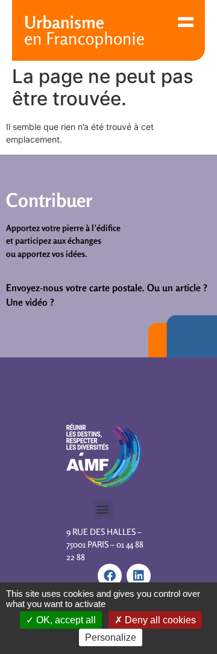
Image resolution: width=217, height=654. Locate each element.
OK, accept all (65, 620)
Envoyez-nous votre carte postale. (75, 288)
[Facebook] (110, 576)
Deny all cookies (159, 620)
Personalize (110, 637)
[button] (103, 509)
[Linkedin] (139, 576)
